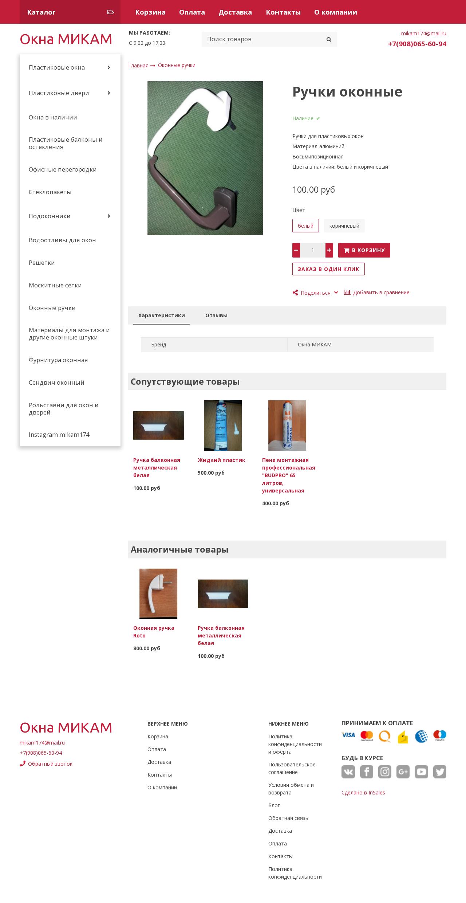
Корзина (150, 11)
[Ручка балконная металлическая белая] (158, 425)
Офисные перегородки (63, 169)
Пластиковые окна (57, 67)
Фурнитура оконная (58, 360)
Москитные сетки (55, 285)
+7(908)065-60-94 (417, 43)
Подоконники (50, 216)
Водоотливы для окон (62, 240)
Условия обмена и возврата (291, 788)
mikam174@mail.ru (423, 33)
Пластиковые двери (59, 93)
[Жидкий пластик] (223, 425)
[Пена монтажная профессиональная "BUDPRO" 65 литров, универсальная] (287, 425)
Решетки (42, 262)
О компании (335, 11)
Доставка (235, 11)
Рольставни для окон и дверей (64, 408)
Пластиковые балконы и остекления (66, 143)
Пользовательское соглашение (292, 768)
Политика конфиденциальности (295, 872)
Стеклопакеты (50, 192)
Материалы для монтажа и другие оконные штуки (69, 333)
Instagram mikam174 (59, 434)
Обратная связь (288, 817)
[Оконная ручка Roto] (158, 593)
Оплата (192, 11)
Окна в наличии (53, 117)
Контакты (283, 11)
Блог (274, 805)
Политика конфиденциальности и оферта (295, 744)
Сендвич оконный (56, 382)
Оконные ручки (52, 307)
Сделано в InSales (363, 792)
